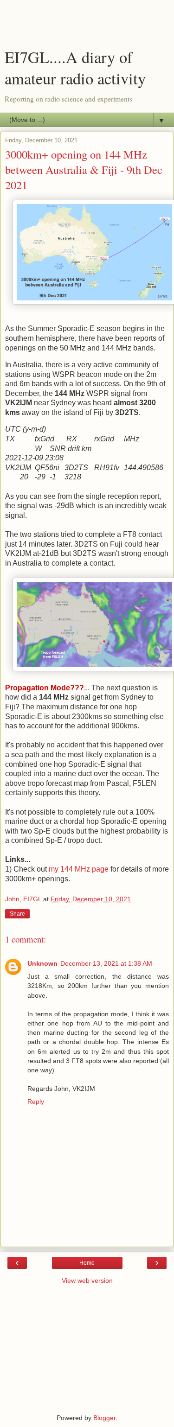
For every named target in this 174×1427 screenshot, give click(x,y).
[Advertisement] (87, 25)
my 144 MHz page (79, 869)
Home (87, 1263)
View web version (87, 1280)
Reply (35, 1101)
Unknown (42, 963)
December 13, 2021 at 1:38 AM (106, 963)
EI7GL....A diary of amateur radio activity (75, 67)
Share (17, 914)
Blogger (104, 1417)
